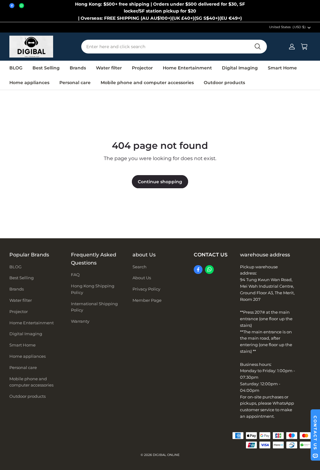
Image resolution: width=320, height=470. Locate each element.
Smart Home (282, 68)
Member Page (147, 300)
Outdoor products (224, 82)
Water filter (109, 68)
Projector (142, 68)
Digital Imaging (240, 68)
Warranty (80, 321)
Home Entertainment (187, 68)
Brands (78, 68)
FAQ (75, 274)
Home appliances (29, 82)
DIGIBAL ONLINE (166, 455)
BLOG (15, 68)
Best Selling (46, 68)
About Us (141, 277)
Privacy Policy (146, 288)
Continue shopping (160, 181)
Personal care (75, 82)
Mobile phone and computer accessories (147, 82)
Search (139, 266)
